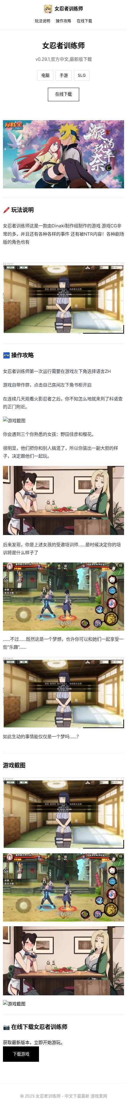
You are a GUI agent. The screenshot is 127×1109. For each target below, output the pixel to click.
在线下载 (84, 21)
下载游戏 (21, 1053)
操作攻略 (63, 21)
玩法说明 (42, 21)
